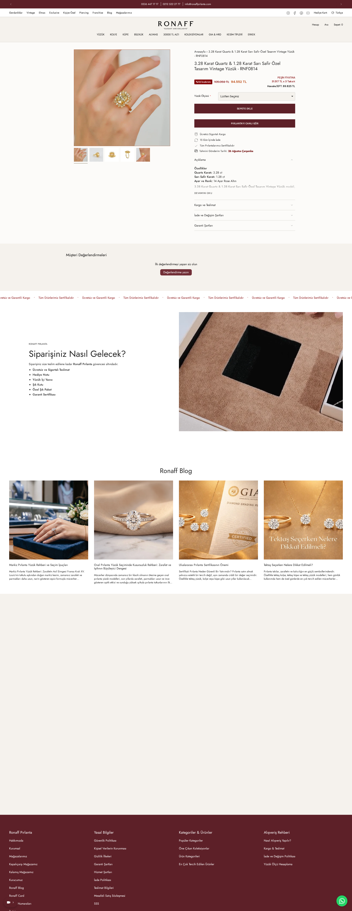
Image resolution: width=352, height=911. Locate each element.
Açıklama (200, 160)
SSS (96, 903)
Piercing (84, 12)
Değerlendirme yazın (176, 272)
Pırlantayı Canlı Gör (244, 123)
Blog (109, 12)
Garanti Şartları (203, 225)
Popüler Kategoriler (191, 840)
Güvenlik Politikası (105, 840)
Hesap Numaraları (20, 903)
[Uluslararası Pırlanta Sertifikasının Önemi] (218, 520)
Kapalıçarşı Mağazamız (23, 864)
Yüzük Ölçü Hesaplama (278, 864)
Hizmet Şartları (103, 872)
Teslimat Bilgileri (104, 888)
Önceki (74, 98)
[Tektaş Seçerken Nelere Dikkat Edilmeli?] (303, 520)
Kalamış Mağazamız (21, 872)
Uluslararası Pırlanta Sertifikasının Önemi (203, 565)
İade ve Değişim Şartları (209, 215)
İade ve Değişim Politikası (279, 856)
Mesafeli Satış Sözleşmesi (109, 896)
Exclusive (54, 12)
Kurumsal (14, 848)
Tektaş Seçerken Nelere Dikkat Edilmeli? (288, 565)
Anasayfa (200, 51)
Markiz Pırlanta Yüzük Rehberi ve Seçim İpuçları (38, 565)
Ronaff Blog (176, 470)
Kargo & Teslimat (274, 848)
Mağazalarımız (124, 12)
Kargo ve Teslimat (205, 205)
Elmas (42, 12)
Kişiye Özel (69, 12)
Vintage (31, 12)
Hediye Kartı (320, 12)
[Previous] (10, 4)
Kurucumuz (16, 880)
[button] (100, 34)
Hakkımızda (16, 840)
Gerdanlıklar (16, 12)
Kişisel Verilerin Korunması (110, 848)
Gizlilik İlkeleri (102, 856)
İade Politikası (102, 880)
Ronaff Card (16, 896)
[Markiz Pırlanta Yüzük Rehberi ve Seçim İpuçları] (48, 520)
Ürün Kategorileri (189, 856)
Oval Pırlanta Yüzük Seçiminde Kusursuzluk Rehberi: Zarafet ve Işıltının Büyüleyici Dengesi (132, 566)
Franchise (98, 12)
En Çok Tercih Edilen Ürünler (196, 864)
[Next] (341, 4)
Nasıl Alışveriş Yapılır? (277, 840)
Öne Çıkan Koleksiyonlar (194, 848)
